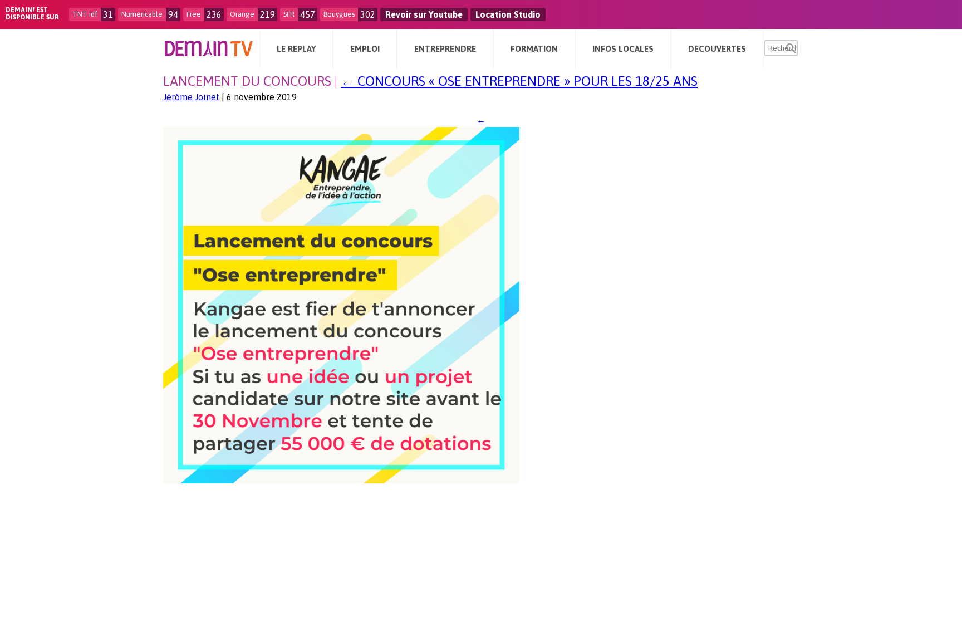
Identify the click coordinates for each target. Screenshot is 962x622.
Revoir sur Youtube (424, 14)
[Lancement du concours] (341, 480)
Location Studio (508, 14)
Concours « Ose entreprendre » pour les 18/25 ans (519, 81)
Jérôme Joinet (191, 97)
